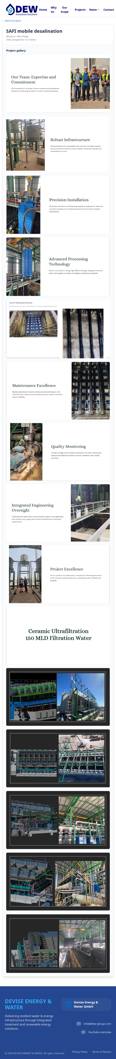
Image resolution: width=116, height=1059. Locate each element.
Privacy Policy (79, 1051)
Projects (80, 9)
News (93, 9)
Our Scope (65, 10)
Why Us (54, 10)
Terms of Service (101, 1051)
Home (43, 9)
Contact (108, 9)
